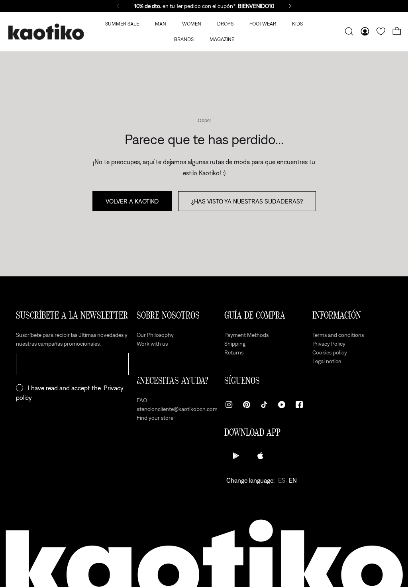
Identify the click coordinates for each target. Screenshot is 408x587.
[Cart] (397, 31)
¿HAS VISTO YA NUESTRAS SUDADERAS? (247, 201)
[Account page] (365, 31)
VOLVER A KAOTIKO (132, 201)
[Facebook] (299, 404)
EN (293, 480)
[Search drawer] (349, 31)
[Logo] (46, 31)
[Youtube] (281, 404)
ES (281, 480)
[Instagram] (229, 404)
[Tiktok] (264, 404)
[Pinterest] (246, 404)
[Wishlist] (381, 31)
